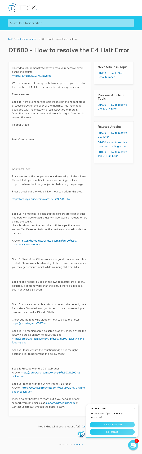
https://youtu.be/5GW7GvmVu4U (31, 76)
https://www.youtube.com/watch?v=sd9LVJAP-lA (41, 199)
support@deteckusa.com (60, 403)
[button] (133, 445)
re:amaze (78, 444)
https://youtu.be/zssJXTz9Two (29, 323)
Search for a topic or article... (27, 23)
